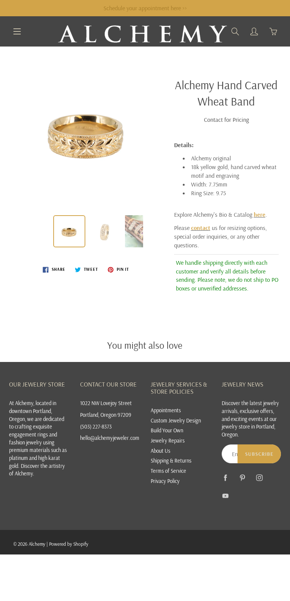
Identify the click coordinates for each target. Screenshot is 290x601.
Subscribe (259, 453)
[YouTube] (225, 495)
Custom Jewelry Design (176, 420)
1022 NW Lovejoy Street (106, 403)
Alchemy (37, 544)
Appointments (166, 410)
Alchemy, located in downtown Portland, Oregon (32, 410)
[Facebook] (225, 477)
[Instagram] (259, 477)
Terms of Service (168, 470)
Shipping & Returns (171, 460)
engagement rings (28, 434)
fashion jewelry (25, 442)
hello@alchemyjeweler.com (109, 437)
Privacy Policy (165, 481)
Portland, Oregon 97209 (105, 414)
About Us (160, 450)
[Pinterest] (242, 477)
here (259, 214)
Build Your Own (167, 430)
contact (200, 227)
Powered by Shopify (68, 544)
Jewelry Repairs (168, 440)
